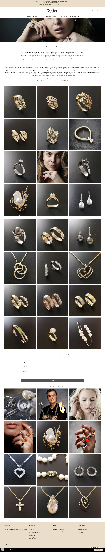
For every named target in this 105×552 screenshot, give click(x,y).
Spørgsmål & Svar (33, 531)
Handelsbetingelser (82, 529)
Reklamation (81, 534)
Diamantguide (32, 535)
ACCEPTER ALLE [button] (98, 549)
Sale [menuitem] (42, 16)
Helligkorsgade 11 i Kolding (57, 1)
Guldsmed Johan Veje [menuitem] (52, 16)
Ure (36, 16)
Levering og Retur (33, 538)
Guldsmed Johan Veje (58, 531)
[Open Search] (92, 10)
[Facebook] (4, 545)
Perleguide (31, 534)
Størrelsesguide (32, 537)
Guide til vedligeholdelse (34, 532)
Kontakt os (31, 529)
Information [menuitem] (73, 16)
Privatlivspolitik (82, 531)
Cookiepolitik (81, 532)
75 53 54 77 (67, 1)
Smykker (29, 16)
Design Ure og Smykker (58, 529)
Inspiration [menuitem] (64, 16)
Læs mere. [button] (28, 549)
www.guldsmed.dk (19, 533)
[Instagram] (6, 545)
